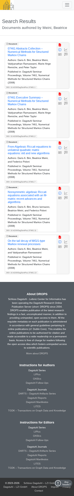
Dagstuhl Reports (37, 397)
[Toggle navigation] (67, 4)
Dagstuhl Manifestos (37, 402)
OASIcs (37, 378)
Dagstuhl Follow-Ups (37, 382)
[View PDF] (60, 45)
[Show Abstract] (60, 54)
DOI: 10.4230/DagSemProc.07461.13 (21, 273)
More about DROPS (37, 353)
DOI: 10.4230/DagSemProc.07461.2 (20, 136)
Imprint (55, 486)
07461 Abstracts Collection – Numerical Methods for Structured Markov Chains (28, 52)
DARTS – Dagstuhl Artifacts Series (37, 393)
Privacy (67, 486)
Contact (39, 490)
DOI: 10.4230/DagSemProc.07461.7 (20, 182)
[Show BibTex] (66, 54)
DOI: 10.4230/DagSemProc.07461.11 (21, 230)
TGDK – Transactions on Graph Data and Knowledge (37, 410)
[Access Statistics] (66, 49)
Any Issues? (66, 483)
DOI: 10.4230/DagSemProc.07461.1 (20, 87)
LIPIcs (37, 374)
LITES (37, 406)
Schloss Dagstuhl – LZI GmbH (40, 483)
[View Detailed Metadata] (60, 49)
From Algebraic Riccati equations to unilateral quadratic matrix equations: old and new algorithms (29, 150)
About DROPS (39, 486)
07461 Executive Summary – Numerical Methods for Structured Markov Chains (28, 101)
